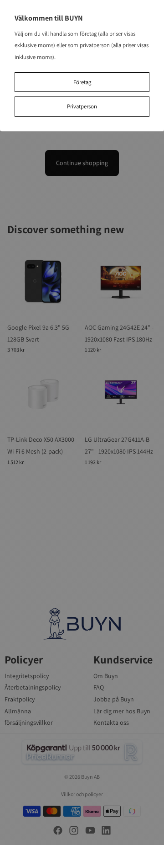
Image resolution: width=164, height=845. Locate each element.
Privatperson (82, 106)
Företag (82, 82)
